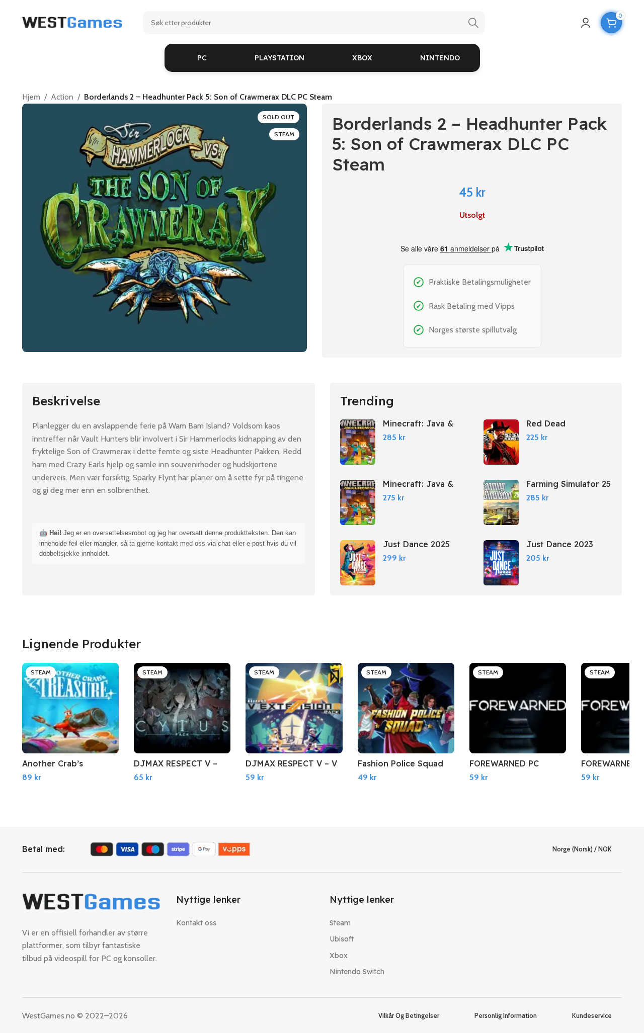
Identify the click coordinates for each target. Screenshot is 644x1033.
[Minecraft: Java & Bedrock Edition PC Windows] (357, 442)
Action (62, 97)
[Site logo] (72, 22)
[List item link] (245, 922)
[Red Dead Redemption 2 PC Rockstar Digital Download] (501, 442)
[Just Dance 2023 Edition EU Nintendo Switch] (501, 562)
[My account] (586, 23)
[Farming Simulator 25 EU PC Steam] (501, 502)
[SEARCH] (473, 22)
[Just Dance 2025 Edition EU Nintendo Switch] (357, 562)
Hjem (31, 97)
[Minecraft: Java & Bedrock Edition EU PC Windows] (357, 502)
